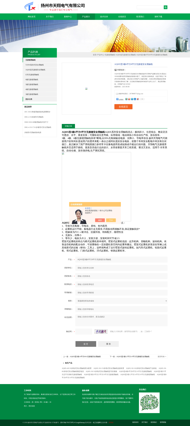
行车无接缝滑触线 (32, 75)
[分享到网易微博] (137, 99)
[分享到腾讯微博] (132, 99)
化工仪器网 (97, 422)
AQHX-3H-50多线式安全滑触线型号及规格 (101, 371)
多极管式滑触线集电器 (32, 132)
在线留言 (122, 17)
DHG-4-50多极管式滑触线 (33, 117)
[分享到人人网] (134, 99)
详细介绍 (68, 126)
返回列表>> (162, 356)
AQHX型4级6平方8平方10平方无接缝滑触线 (135, 371)
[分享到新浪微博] (129, 99)
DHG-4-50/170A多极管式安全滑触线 (37, 127)
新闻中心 (68, 17)
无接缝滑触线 (110, 55)
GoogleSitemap (80, 422)
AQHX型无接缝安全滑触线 (35, 70)
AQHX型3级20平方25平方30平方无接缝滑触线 (101, 374)
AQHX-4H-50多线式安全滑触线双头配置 (77, 368)
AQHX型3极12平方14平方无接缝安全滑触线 (132, 356)
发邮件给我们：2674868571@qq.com (131, 94)
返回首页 (135, 422)
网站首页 (32, 17)
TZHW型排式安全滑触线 (34, 65)
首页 (94, 55)
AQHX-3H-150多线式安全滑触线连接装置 (108, 368)
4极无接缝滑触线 (31, 89)
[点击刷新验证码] (100, 331)
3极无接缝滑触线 (31, 94)
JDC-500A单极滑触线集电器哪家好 (37, 112)
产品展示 (86, 17)
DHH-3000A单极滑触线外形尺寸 (36, 122)
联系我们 (140, 17)
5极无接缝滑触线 (31, 84)
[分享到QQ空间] (126, 99)
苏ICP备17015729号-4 (67, 422)
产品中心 (100, 55)
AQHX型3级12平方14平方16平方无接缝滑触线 (137, 374)
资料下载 (158, 17)
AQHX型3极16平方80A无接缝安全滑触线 (85, 356)
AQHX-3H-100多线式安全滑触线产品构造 (141, 368)
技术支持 (104, 17)
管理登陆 (163, 422)
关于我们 (50, 17)
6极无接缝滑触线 (31, 80)
